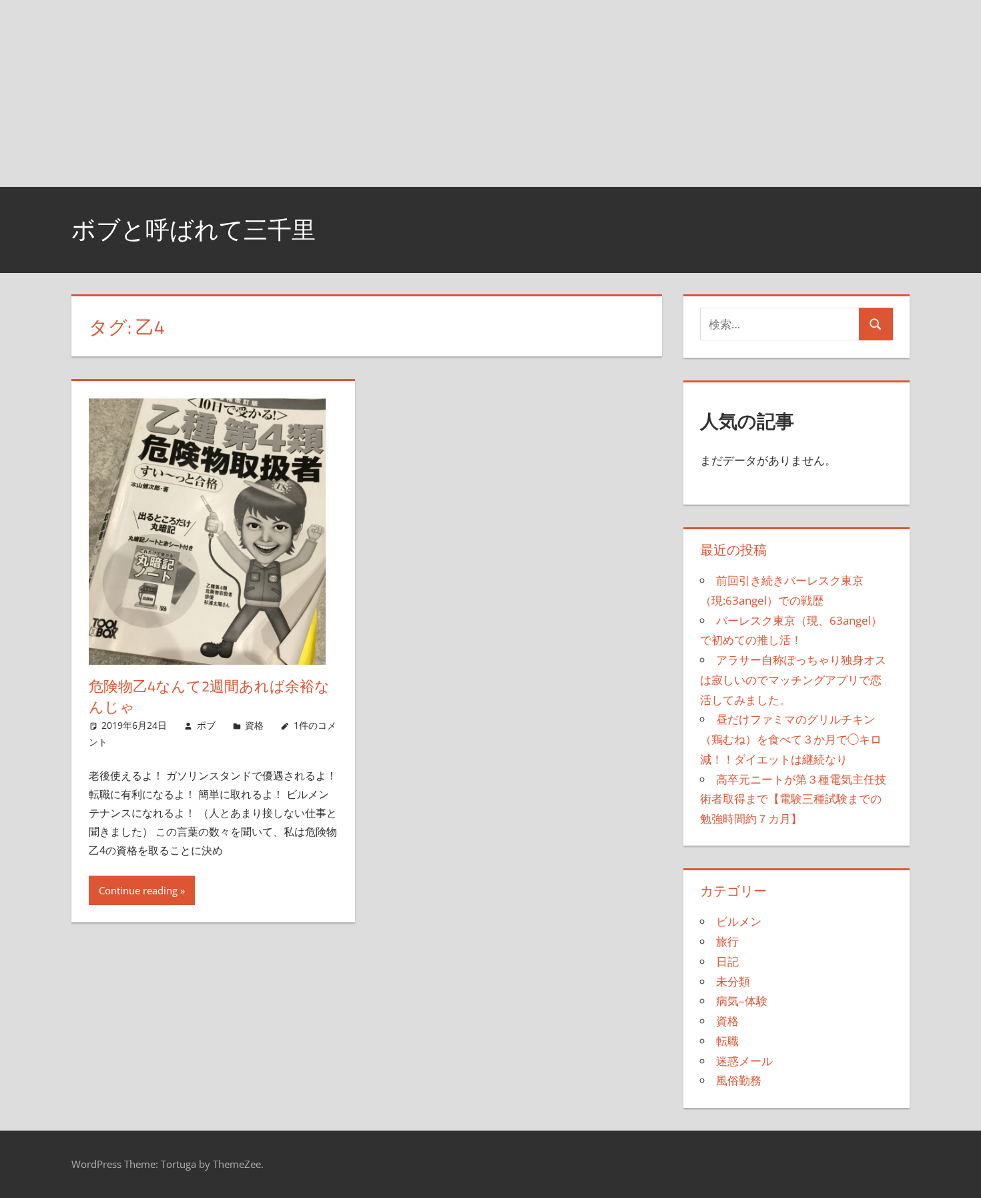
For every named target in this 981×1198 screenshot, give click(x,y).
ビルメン (738, 921)
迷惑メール (744, 1061)
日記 (727, 961)
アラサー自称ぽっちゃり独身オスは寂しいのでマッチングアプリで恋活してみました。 (793, 679)
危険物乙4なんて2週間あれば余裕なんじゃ (209, 696)
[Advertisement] (400, 93)
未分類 (733, 981)
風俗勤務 (738, 1080)
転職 (727, 1041)
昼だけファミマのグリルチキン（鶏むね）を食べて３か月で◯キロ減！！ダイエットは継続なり (791, 739)
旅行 (727, 941)
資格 (254, 725)
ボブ (206, 725)
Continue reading (138, 890)
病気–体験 (741, 1000)
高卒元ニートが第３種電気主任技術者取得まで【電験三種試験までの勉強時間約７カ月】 (793, 799)
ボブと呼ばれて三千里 (193, 229)
